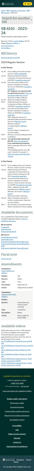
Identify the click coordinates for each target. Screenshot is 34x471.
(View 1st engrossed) (15, 154)
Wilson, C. (16, 43)
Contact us (17, 442)
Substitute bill (6, 229)
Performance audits (17, 403)
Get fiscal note (6, 259)
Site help (17, 438)
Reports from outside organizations (17, 416)
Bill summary (5, 13)
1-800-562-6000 (17, 383)
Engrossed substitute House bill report (14, 248)
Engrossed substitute (8, 232)
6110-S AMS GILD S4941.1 (7, 272)
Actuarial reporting (17, 407)
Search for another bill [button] (17, 20)
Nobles (21, 41)
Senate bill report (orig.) (9, 237)
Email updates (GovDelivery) (17, 447)
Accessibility (17, 426)
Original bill (5, 227)
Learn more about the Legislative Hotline (17, 391)
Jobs (17, 430)
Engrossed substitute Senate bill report (15, 242)
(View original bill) (20, 74)
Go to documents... (7, 46)
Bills (28, 11)
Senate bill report (7, 239)
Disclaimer (20, 460)
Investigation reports (17, 420)
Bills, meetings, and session (16, 11)
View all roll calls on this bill (10, 58)
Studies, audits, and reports (17, 399)
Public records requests (17, 434)
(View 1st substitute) (21, 141)
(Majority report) (22, 95)
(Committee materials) (22, 80)
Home (3, 11)
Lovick (16, 41)
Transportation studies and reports (17, 411)
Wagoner (9, 43)
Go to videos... (6, 48)
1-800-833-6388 (24, 386)
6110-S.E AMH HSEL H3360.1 (8, 295)
